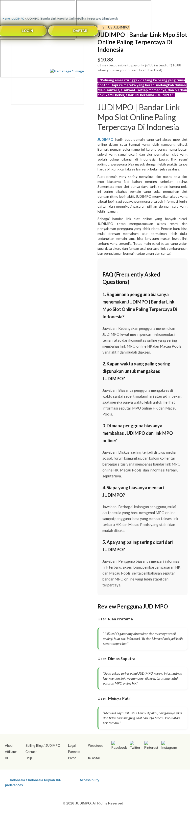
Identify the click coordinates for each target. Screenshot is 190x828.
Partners (74, 752)
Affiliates (11, 752)
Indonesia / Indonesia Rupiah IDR (35, 779)
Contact (31, 752)
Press (72, 758)
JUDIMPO (18, 18)
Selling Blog (34, 745)
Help (28, 758)
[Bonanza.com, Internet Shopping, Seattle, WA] (172, 779)
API (7, 758)
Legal (72, 745)
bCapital (94, 758)
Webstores (95, 745)
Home (6, 18)
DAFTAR (80, 31)
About (9, 745)
